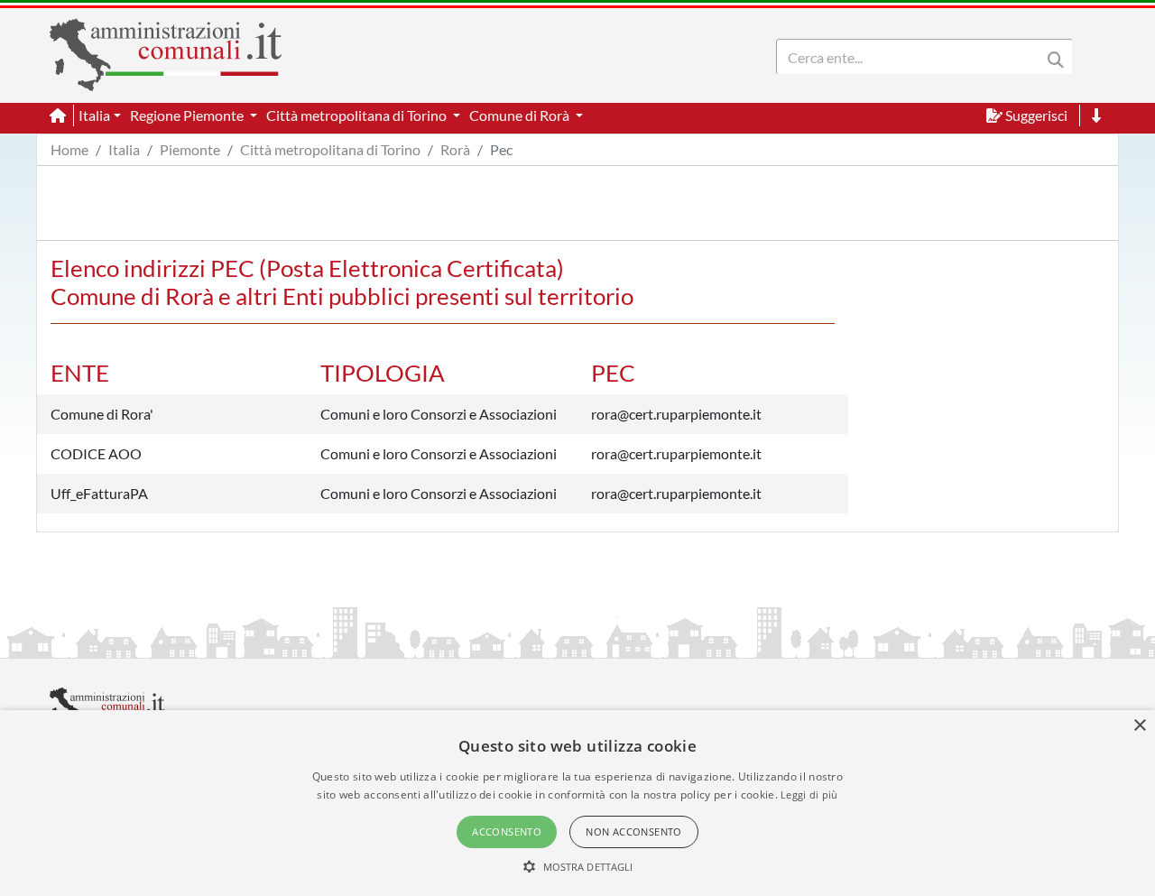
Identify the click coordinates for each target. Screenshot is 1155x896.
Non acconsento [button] (634, 831)
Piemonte (190, 149)
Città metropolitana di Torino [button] (357, 115)
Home (69, 149)
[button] (577, 866)
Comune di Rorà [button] (520, 115)
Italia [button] (94, 115)
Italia (124, 149)
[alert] (577, 803)
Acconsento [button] (506, 831)
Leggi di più (809, 794)
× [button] (1139, 726)
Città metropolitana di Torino (330, 149)
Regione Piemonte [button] (188, 115)
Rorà (455, 149)
